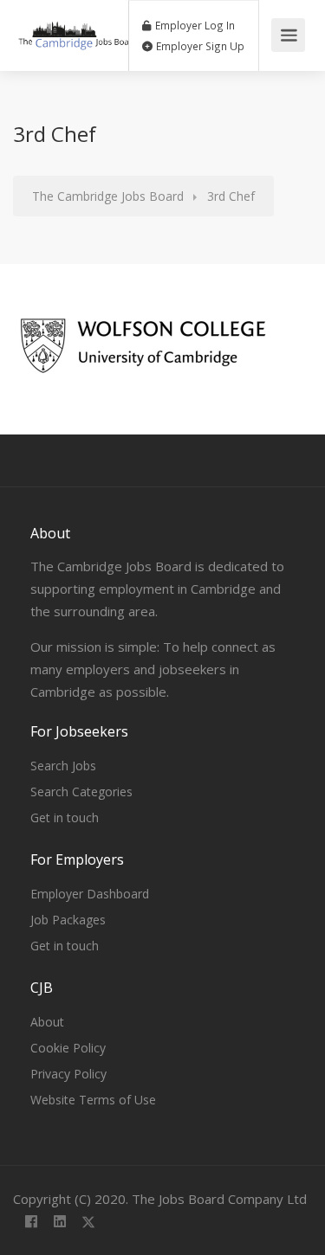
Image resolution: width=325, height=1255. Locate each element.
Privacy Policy (68, 1073)
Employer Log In (194, 25)
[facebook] (31, 1222)
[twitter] (88, 1222)
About (47, 1022)
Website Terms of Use (93, 1099)
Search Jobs (63, 765)
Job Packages (68, 919)
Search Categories (81, 791)
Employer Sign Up (198, 46)
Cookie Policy (68, 1047)
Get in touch (64, 817)
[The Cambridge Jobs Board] (77, 25)
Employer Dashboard (89, 893)
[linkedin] (59, 1222)
